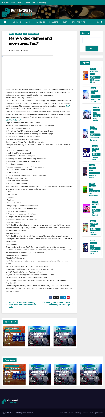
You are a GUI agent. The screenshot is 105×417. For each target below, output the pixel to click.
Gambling (20, 2)
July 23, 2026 (63, 378)
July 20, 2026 (89, 378)
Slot (34, 2)
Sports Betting (41, 2)
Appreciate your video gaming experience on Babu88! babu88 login (22, 304)
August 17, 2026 (13, 378)
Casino (13, 2)
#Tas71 (26, 51)
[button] (98, 22)
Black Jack (5, 2)
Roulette (27, 2)
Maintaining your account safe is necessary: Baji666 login (56, 303)
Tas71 (68, 106)
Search (85, 33)
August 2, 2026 (39, 378)
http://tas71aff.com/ (13, 120)
